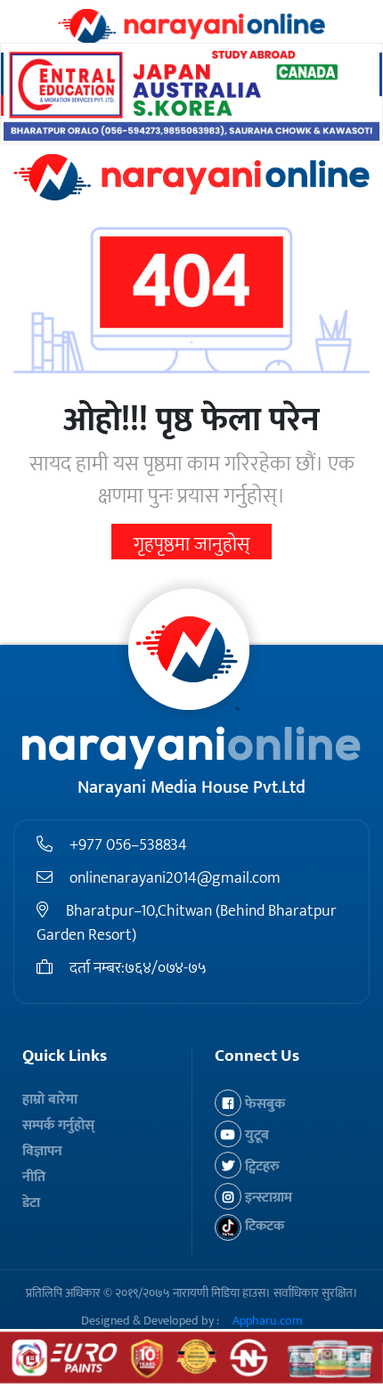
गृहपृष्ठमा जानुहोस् (191, 544)
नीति (33, 1177)
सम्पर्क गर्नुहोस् (58, 1125)
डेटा (31, 1203)
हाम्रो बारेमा (49, 1100)
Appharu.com (267, 1320)
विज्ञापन (42, 1151)
